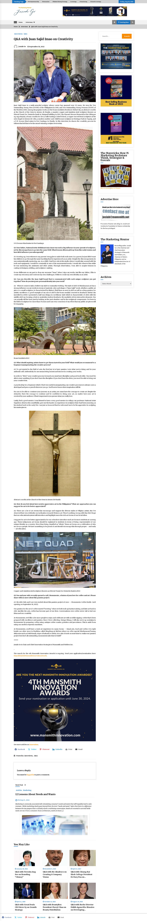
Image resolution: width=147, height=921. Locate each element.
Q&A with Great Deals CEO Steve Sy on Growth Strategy (26, 907)
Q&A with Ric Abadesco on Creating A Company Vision (55, 874)
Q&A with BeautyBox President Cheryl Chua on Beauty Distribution (54, 907)
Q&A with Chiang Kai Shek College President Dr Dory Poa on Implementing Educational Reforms (81, 874)
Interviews (29, 22)
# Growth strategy (95, 1)
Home (20, 22)
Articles (19, 790)
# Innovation (45, 1)
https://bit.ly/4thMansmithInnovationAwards (30, 656)
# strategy (73, 1)
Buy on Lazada (105, 188)
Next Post (19, 785)
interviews (18, 34)
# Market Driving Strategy (60, 1)
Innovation (33, 744)
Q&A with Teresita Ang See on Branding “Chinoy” (25, 874)
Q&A (25, 34)
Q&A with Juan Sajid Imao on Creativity (44, 39)
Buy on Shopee (115, 188)
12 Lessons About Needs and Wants (35, 794)
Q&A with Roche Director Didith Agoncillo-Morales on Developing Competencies (82, 907)
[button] (114, 22)
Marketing (27, 790)
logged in (30, 775)
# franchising (83, 1)
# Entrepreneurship (33, 1)
